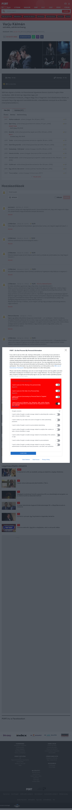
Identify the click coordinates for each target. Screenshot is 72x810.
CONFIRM (23, 453)
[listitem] (36, 381)
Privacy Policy (46, 459)
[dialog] (36, 405)
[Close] (66, 350)
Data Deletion (26, 459)
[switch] (57, 385)
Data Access (36, 459)
